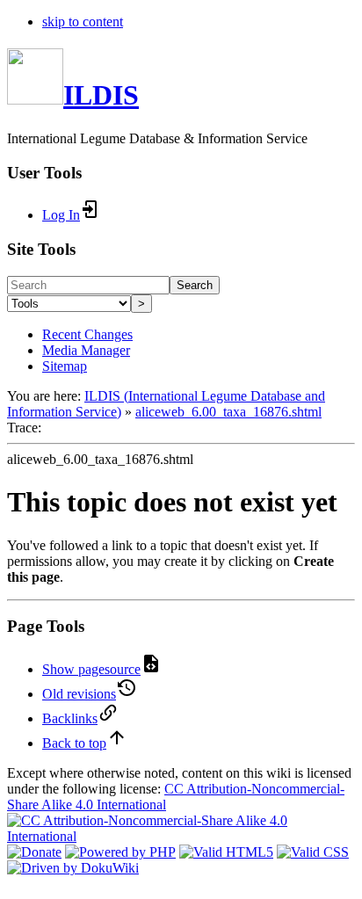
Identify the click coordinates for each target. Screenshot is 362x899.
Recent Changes (87, 334)
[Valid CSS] (313, 852)
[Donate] (34, 852)
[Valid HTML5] (226, 852)
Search (195, 285)
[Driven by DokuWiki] (73, 867)
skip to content (82, 21)
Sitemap (64, 366)
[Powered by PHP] (120, 852)
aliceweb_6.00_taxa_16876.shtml (228, 411)
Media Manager (86, 350)
